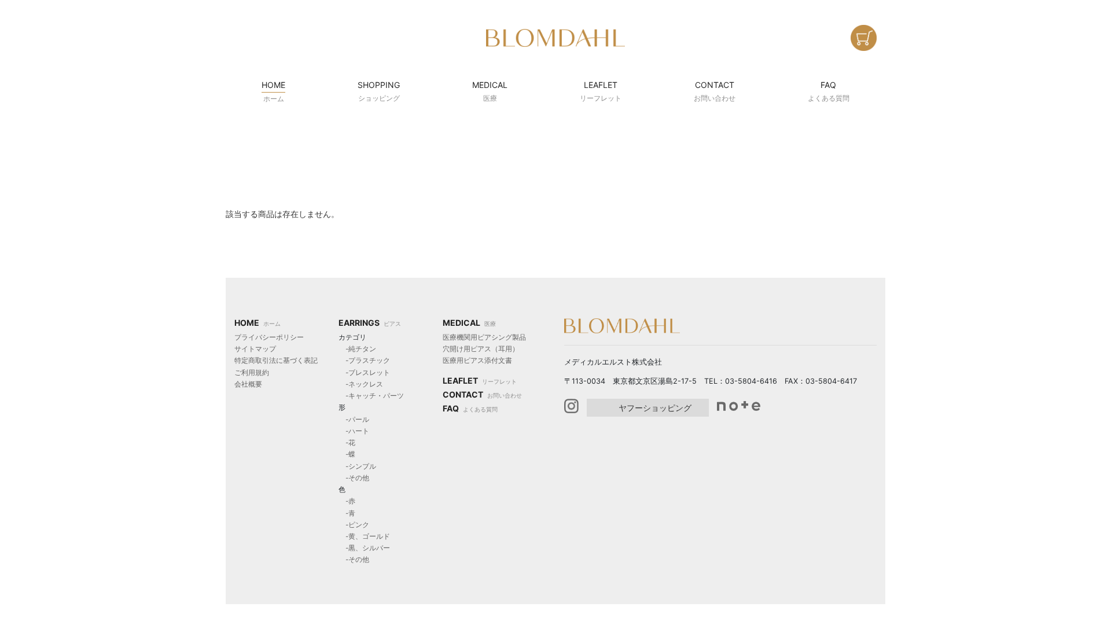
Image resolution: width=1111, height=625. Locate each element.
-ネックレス (361, 384)
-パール (354, 419)
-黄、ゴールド (364, 536)
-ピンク (354, 524)
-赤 (347, 501)
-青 (347, 513)
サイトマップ (255, 348)
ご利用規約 (251, 372)
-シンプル (357, 466)
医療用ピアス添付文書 (477, 360)
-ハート (354, 431)
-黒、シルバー (364, 547)
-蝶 (347, 454)
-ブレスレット (364, 372)
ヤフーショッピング (655, 408)
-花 (347, 442)
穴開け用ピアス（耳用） (481, 348)
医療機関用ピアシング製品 (484, 337)
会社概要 (248, 384)
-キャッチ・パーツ (371, 395)
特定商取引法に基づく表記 (276, 360)
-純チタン (357, 348)
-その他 (354, 477)
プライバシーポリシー (269, 337)
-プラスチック (364, 360)
